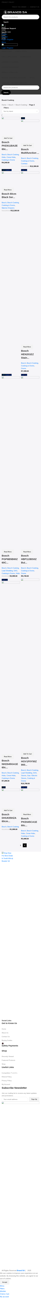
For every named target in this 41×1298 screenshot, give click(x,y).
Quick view (30, 546)
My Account (6, 1084)
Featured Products (8, 1060)
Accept (4, 1282)
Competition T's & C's (9, 1073)
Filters (6, 108)
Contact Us (6, 1036)
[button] (27, 754)
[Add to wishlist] (36, 546)
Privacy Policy (7, 1080)
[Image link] (20, 935)
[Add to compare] (24, 546)
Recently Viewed (8, 1056)
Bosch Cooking (21, 105)
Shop (3, 1064)
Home (4, 105)
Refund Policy (7, 1077)
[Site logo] (20, 12)
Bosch (11, 105)
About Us (5, 1033)
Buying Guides (7, 1040)
